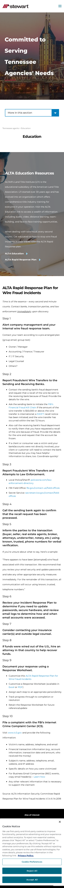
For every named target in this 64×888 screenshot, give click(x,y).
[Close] (59, 821)
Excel (11, 687)
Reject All (32, 871)
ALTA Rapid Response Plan (21, 259)
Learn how (39, 776)
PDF (20, 687)
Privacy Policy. (26, 855)
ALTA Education (14, 253)
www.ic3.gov (15, 732)
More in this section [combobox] (20, 112)
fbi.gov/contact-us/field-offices (43, 488)
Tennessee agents (10, 128)
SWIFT (40, 414)
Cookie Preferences (32, 862)
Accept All (32, 879)
